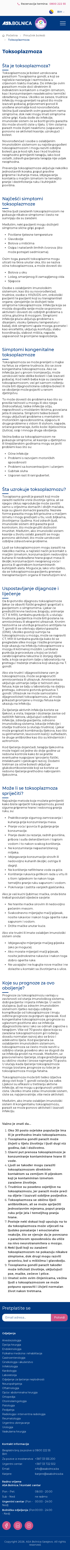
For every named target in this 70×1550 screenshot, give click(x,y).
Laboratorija (9, 1375)
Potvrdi (59, 1317)
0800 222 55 (57, 3)
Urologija (7, 1427)
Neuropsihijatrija (12, 1383)
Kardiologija (9, 1370)
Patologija (8, 1405)
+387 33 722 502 (45, 1464)
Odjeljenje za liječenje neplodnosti (23, 1379)
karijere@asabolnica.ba (49, 1473)
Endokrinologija (11, 1349)
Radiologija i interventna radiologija (23, 1414)
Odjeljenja (9, 1333)
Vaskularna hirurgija (14, 1431)
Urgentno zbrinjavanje (16, 1422)
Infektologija (10, 1366)
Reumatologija (11, 1418)
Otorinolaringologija (14, 1401)
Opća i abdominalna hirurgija (20, 1392)
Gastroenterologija (13, 1357)
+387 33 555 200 (45, 1458)
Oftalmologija (10, 1388)
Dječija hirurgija (11, 1344)
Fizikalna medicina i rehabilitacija (22, 1353)
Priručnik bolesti (34, 35)
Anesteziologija (11, 1340)
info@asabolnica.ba (47, 1468)
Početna (12, 35)
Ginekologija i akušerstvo (17, 1362)
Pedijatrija (8, 1409)
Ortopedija (8, 1396)
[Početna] (24, 23)
